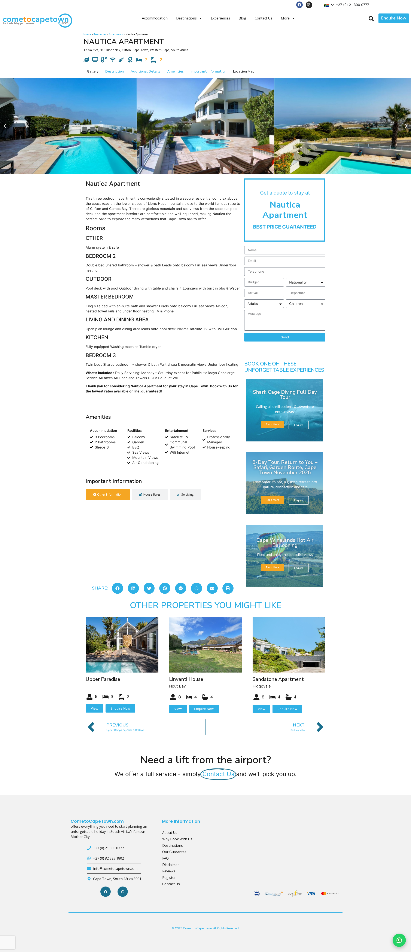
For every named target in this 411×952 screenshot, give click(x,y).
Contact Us (263, 18)
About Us (169, 832)
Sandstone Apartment (278, 679)
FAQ (165, 858)
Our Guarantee (174, 852)
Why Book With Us (177, 839)
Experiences (220, 18)
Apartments (116, 34)
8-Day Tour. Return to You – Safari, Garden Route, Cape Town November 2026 (284, 467)
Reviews (168, 871)
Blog (242, 18)
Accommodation (155, 18)
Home (87, 34)
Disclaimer (170, 864)
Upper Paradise (103, 679)
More (285, 18)
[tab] (108, 494)
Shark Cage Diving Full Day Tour (285, 395)
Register (169, 877)
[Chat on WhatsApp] (399, 940)
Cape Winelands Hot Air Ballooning (284, 543)
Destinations (186, 18)
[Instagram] (309, 4)
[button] (4, 126)
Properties (100, 34)
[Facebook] (299, 4)
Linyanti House (186, 679)
